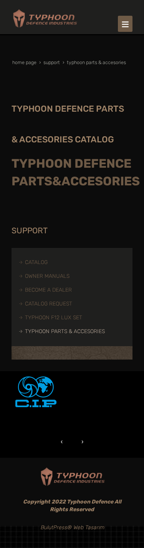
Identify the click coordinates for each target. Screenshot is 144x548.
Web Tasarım (88, 527)
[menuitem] (75, 262)
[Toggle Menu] (125, 24)
